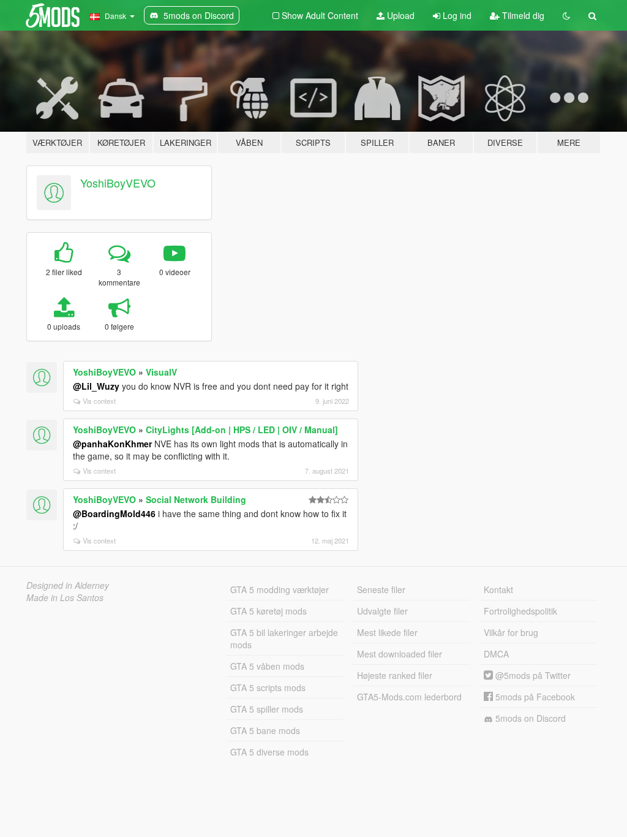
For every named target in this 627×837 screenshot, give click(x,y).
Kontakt (498, 589)
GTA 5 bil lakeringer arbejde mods (284, 638)
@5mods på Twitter (532, 675)
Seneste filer (381, 589)
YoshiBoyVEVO (118, 183)
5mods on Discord (529, 718)
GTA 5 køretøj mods (268, 611)
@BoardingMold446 (114, 513)
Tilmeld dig (522, 15)
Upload (400, 15)
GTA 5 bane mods (265, 730)
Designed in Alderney (67, 585)
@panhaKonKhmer (112, 443)
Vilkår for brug (511, 632)
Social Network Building (196, 499)
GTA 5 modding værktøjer (279, 589)
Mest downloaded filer (399, 654)
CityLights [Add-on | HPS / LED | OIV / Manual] (242, 429)
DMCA (496, 654)
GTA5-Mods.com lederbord (409, 697)
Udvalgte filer (382, 611)
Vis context (99, 401)
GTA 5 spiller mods (266, 709)
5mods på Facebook (534, 697)
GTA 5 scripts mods (268, 687)
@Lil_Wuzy (96, 386)
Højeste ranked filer (394, 675)
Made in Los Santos (64, 597)
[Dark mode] (566, 15)
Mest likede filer (387, 632)
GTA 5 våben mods (267, 666)
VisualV (161, 372)
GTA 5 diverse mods (269, 752)
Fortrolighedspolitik (520, 611)
